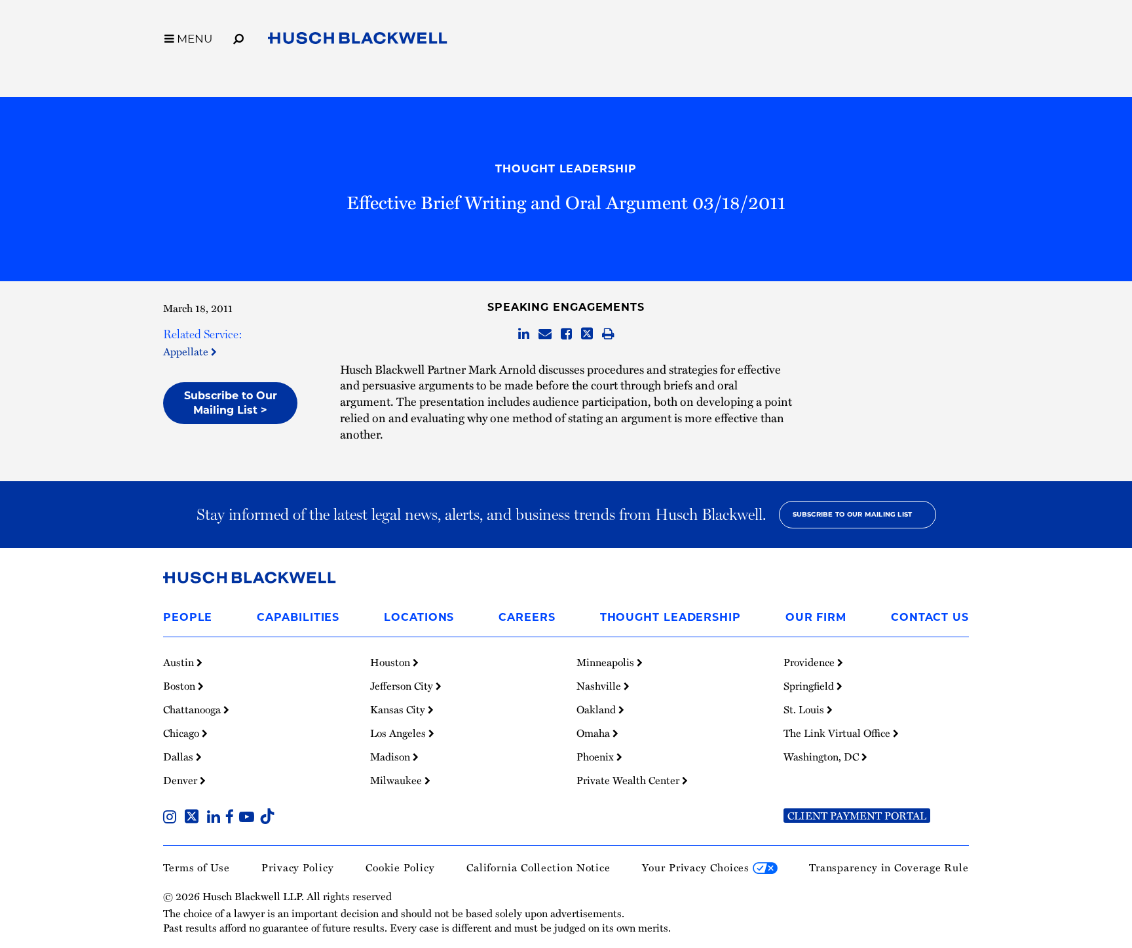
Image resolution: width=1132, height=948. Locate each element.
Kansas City (399, 709)
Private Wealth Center (629, 780)
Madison (391, 756)
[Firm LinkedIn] (216, 818)
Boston (180, 686)
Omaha (594, 733)
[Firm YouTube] (249, 818)
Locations (419, 617)
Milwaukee (397, 780)
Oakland (597, 709)
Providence (810, 662)
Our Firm (815, 617)
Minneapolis (606, 662)
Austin (180, 662)
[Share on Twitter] (587, 334)
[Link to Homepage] (357, 41)
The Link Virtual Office (838, 733)
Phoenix (596, 756)
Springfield (810, 686)
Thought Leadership (565, 169)
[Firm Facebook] (232, 818)
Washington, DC (822, 756)
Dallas (179, 756)
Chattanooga (193, 709)
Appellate (187, 351)
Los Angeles (399, 733)
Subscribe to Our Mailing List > (230, 402)
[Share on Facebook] (566, 334)
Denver (181, 780)
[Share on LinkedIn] (524, 334)
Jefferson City (403, 686)
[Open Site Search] (238, 36)
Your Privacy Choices (697, 867)
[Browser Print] (608, 334)
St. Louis (805, 709)
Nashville (600, 686)
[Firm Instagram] (172, 818)
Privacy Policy (297, 867)
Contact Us (930, 617)
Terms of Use (196, 867)
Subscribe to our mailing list (853, 514)
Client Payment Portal (856, 815)
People (187, 617)
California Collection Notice (538, 867)
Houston (391, 662)
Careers (527, 617)
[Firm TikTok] (267, 818)
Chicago (182, 733)
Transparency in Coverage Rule (889, 867)
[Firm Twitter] (194, 818)
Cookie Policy (400, 867)
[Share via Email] (545, 334)
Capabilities (298, 617)
